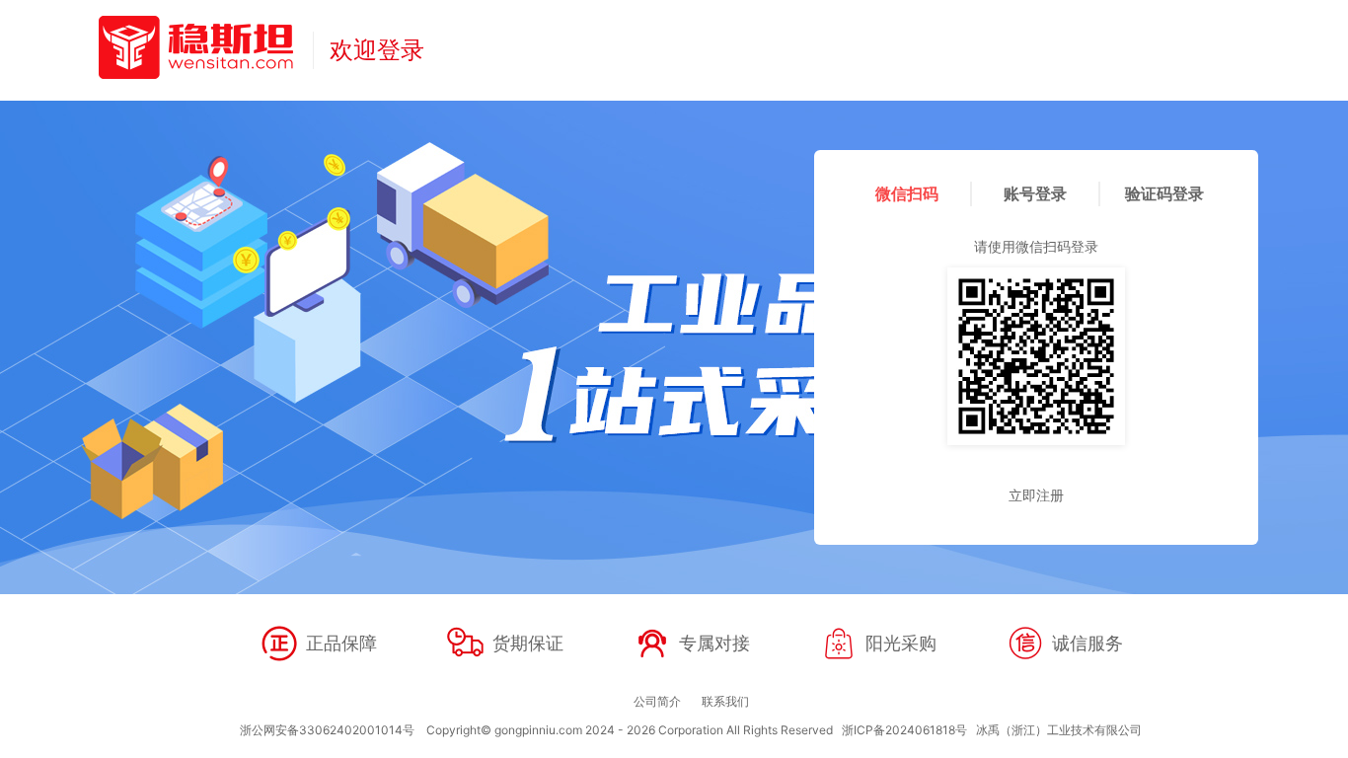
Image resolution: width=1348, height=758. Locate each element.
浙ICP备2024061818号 (904, 729)
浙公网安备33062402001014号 (327, 729)
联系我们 (725, 701)
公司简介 (657, 701)
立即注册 (1036, 495)
